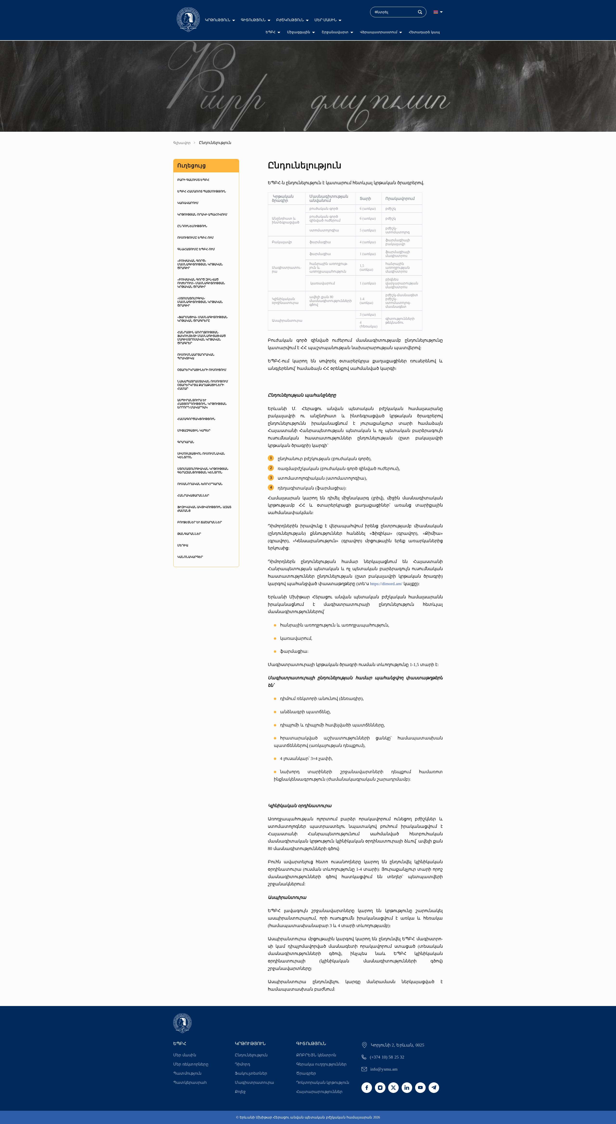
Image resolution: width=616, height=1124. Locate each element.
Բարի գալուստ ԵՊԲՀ (193, 180)
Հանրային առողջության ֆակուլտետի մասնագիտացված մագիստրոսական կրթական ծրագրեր (201, 338)
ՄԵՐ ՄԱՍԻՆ (325, 20)
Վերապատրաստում (378, 32)
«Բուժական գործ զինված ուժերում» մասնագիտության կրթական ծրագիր (201, 283)
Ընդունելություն (192, 226)
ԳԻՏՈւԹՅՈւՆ (253, 20)
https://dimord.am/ (386, 583)
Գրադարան (185, 442)
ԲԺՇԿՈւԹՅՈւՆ (290, 20)
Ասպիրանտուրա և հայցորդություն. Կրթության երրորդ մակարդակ (202, 404)
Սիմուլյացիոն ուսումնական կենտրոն (201, 455)
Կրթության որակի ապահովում (202, 214)
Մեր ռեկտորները (190, 1064)
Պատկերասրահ (190, 1082)
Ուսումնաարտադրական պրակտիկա (195, 356)
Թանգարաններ (189, 534)
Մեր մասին (184, 1055)
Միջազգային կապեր (193, 430)
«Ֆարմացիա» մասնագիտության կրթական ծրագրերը (202, 318)
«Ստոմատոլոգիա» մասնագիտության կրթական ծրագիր (200, 302)
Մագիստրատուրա (254, 1082)
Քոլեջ (240, 1092)
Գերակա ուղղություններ (321, 1064)
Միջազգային (298, 32)
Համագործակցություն (196, 419)
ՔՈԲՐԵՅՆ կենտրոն (316, 1055)
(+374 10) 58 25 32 (387, 1057)
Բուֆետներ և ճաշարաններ (199, 522)
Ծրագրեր (306, 1073)
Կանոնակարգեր (190, 557)
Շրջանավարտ (335, 32)
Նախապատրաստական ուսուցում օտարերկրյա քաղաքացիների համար (202, 385)
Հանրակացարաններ (193, 495)
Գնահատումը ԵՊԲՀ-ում (196, 249)
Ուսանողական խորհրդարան (200, 484)
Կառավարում (188, 203)
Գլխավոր (182, 143)
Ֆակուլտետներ (251, 1073)
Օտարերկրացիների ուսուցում (201, 370)
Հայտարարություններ (319, 1092)
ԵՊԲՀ (271, 32)
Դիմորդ (242, 1064)
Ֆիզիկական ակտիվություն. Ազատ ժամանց (204, 508)
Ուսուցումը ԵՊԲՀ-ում (195, 237)
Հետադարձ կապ (424, 32)
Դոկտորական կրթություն (322, 1082)
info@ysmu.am (384, 1069)
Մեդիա (182, 545)
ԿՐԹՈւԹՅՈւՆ (217, 20)
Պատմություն (187, 1073)
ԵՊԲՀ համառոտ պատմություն (201, 191)
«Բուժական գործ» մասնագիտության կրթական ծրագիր (200, 264)
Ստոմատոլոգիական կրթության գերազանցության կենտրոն (202, 470)
